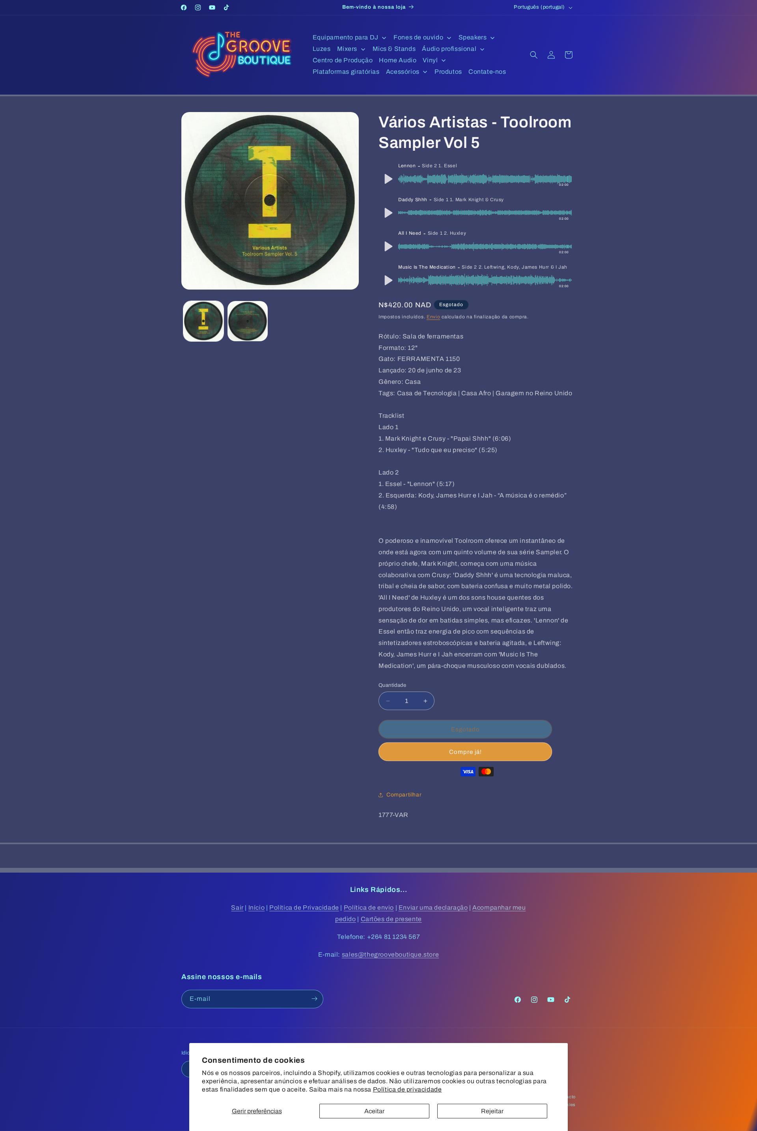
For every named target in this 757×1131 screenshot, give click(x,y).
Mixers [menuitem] (347, 48)
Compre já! (465, 752)
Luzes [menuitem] (322, 48)
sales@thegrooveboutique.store (390, 954)
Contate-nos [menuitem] (487, 71)
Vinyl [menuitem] (430, 60)
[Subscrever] (314, 998)
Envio (433, 317)
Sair (237, 907)
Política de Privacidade (304, 907)
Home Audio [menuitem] (397, 60)
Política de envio (369, 907)
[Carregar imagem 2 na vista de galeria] (247, 321)
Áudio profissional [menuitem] (449, 48)
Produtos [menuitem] (448, 71)
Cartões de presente (391, 919)
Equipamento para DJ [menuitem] (345, 37)
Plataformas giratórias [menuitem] (346, 71)
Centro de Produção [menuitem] (343, 60)
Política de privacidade (407, 1089)
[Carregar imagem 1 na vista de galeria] (203, 321)
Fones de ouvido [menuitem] (418, 37)
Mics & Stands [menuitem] (394, 48)
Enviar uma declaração (433, 907)
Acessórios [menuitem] (403, 71)
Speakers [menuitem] (473, 37)
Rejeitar (492, 1111)
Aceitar (374, 1111)
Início (256, 907)
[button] (534, 55)
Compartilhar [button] (403, 795)
